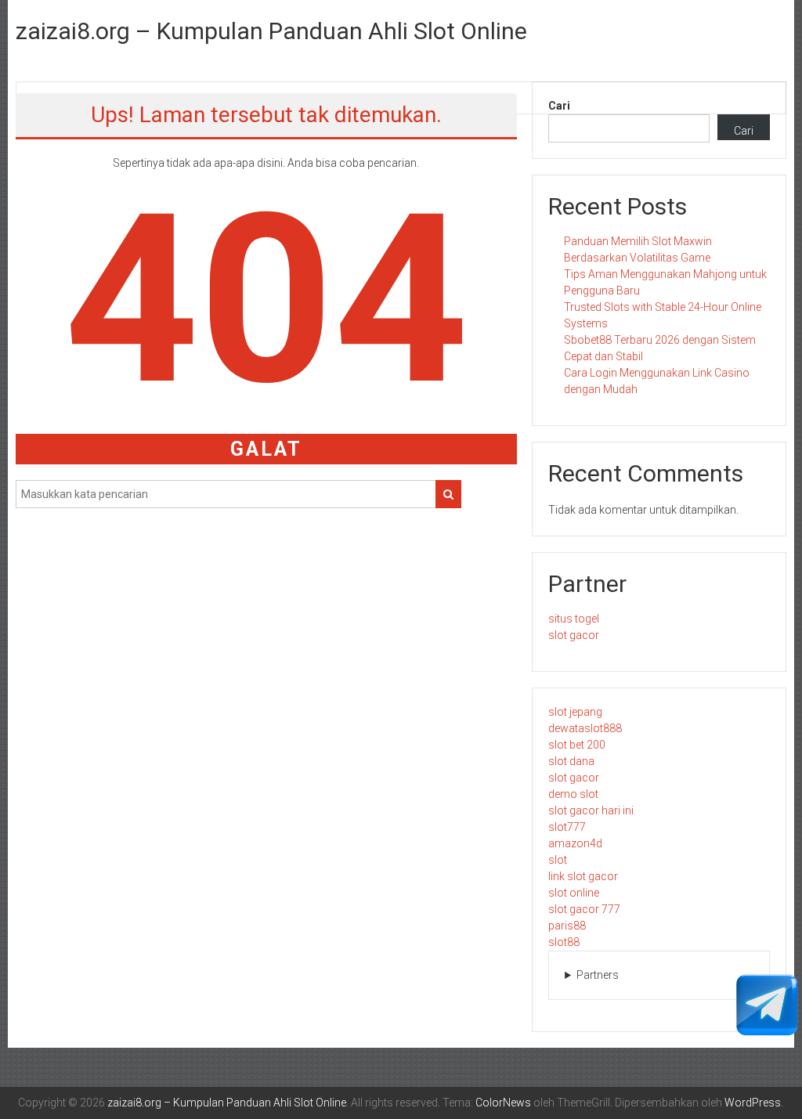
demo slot (573, 794)
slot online (573, 892)
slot (557, 860)
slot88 (564, 942)
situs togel (573, 618)
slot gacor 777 (584, 909)
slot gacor (573, 635)
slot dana (571, 761)
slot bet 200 (576, 744)
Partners (597, 975)
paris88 (567, 925)
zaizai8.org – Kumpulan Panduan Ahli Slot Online (271, 31)
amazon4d (575, 843)
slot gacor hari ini (591, 810)
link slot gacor (583, 876)
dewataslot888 (585, 728)
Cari (559, 105)
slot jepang (575, 712)
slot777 (567, 827)
